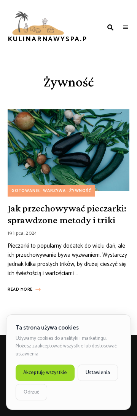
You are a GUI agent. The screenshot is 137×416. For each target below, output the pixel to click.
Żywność (80, 190)
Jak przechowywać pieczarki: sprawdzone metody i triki (67, 214)
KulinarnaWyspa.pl (50, 39)
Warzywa (54, 190)
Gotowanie (25, 190)
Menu (125, 27)
